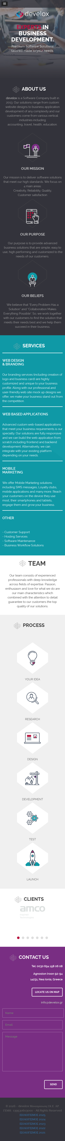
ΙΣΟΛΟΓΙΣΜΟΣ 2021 (32, 1132)
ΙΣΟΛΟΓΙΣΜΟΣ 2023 (32, 1123)
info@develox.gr (52, 1002)
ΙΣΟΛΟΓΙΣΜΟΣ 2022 (32, 1128)
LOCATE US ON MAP (47, 992)
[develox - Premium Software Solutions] (32, 13)
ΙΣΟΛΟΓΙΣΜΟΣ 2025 (32, 1115)
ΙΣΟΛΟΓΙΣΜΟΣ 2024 (32, 1119)
